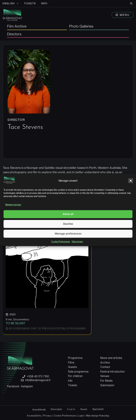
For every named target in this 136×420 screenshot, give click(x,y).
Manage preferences (68, 233)
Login (81, 415)
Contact (105, 367)
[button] (130, 180)
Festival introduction (112, 371)
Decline (68, 223)
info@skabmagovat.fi (37, 380)
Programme (75, 358)
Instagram (27, 386)
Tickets (30, 3)
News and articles (111, 358)
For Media (106, 380)
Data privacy (77, 241)
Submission (107, 385)
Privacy (47, 415)
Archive (105, 362)
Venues (104, 376)
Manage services (13, 204)
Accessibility (34, 415)
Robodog (104, 415)
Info (44, 3)
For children (75, 376)
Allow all (68, 214)
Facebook (13, 386)
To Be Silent (15, 323)
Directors (14, 34)
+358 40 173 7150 (38, 376)
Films (71, 362)
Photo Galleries (81, 26)
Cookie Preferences (60, 241)
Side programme (78, 371)
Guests (72, 367)
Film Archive (16, 26)
